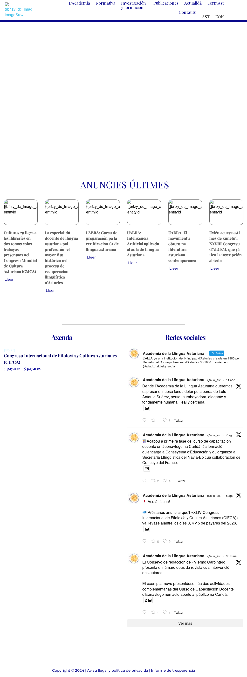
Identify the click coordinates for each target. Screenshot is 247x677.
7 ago (229, 435)
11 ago (230, 380)
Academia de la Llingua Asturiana (173, 379)
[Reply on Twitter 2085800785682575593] (145, 481)
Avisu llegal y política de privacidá (117, 670)
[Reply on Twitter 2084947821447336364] (145, 541)
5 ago (229, 495)
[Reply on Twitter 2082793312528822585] (145, 612)
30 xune (231, 556)
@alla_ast (213, 380)
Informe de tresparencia (173, 670)
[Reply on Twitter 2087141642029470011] (145, 420)
